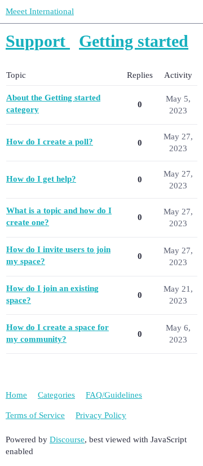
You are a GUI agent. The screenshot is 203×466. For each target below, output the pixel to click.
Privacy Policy (101, 415)
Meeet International (40, 11)
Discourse (67, 439)
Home (16, 394)
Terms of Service (35, 415)
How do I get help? (41, 178)
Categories (56, 394)
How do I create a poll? (49, 141)
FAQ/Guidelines (114, 394)
